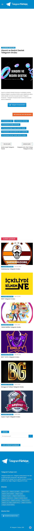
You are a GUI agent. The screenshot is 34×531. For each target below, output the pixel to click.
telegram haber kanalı (7, 498)
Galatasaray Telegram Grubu (10, 269)
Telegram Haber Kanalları (18, 495)
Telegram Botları (25, 491)
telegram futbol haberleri (8, 493)
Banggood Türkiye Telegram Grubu (12, 387)
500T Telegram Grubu (8, 299)
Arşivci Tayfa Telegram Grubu (10, 417)
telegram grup (7, 121)
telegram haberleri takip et (20, 498)
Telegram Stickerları (26, 502)
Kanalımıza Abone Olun (11, 516)
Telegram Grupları (8, 47)
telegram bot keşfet (14, 491)
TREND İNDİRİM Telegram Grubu (11, 327)
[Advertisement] (17, 27)
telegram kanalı (25, 500)
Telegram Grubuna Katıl (18, 105)
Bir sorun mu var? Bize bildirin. (23, 114)
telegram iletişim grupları (11, 124)
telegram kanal (5, 500)
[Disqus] (17, 174)
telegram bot (5, 491)
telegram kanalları (15, 500)
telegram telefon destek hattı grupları (15, 132)
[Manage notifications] (30, 527)
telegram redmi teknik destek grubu (14, 128)
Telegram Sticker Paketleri (8, 504)
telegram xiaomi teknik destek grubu (14, 135)
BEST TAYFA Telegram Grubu (10, 357)
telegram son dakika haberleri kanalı (11, 502)
